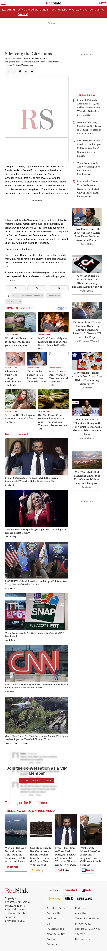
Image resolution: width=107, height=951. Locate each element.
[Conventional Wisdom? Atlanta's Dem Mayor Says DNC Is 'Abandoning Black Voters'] (87, 360)
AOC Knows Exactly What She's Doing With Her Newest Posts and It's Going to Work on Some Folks (87, 426)
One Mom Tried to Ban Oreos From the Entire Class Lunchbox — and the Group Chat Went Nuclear (41, 856)
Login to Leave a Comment (37, 780)
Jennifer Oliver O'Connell (16, 743)
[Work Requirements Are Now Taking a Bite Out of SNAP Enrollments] (36, 611)
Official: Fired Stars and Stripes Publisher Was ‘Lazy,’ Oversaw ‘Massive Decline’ (61, 12)
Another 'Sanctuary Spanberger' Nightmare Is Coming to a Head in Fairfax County (35, 531)
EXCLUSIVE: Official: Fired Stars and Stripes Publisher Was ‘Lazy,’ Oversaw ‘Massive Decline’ (36, 582)
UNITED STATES (14, 301)
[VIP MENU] (102, 3)
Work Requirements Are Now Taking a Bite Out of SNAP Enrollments (34, 634)
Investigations (55, 928)
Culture (51, 939)
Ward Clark (10, 640)
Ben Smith (9, 485)
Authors (51, 918)
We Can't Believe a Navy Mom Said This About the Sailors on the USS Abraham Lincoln (15, 854)
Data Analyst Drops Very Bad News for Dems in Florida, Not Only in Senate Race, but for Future (36, 686)
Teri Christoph (11, 537)
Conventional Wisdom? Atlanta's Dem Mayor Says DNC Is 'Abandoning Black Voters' (87, 378)
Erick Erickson (14, 59)
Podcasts (80, 908)
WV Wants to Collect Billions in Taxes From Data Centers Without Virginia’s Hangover (87, 477)
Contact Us (53, 913)
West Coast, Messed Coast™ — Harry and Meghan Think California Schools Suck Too (90, 856)
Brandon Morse (87, 290)
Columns (52, 944)
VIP (49, 923)
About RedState (56, 908)
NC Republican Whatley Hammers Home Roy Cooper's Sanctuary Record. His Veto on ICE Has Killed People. (87, 329)
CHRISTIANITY (53, 295)
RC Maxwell (10, 588)
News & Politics (56, 934)
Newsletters (82, 939)
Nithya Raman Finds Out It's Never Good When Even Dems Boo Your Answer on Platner (86, 234)
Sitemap (80, 934)
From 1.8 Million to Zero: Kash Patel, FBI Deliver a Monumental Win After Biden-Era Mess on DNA (31, 479)
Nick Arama (10, 692)
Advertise (80, 913)
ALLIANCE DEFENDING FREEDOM (28, 295)
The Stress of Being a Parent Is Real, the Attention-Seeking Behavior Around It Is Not (87, 281)
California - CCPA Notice (88, 928)
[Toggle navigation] (3, 3)
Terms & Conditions (87, 918)
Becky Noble (87, 244)
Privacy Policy (83, 923)
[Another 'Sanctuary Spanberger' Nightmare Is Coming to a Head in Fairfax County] (36, 508)
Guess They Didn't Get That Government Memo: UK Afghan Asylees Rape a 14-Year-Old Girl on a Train (36, 737)
